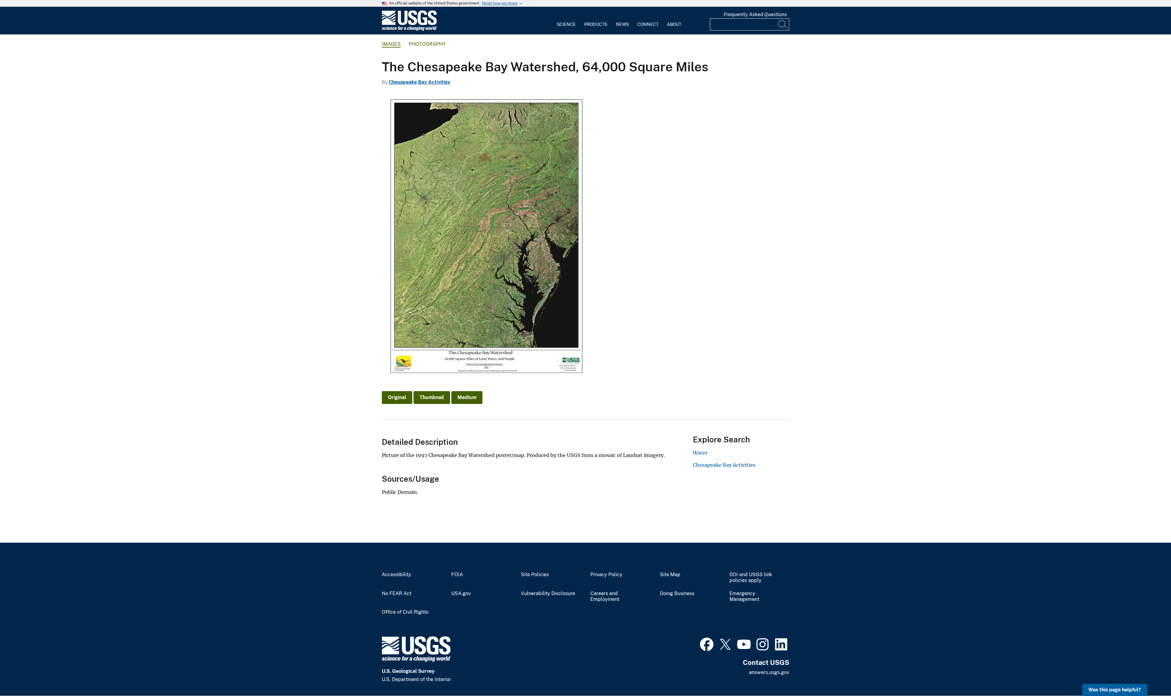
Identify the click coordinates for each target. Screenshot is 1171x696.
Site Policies (535, 574)
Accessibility (396, 574)
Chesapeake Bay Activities (419, 82)
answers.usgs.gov (769, 672)
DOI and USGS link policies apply (750, 577)
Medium (466, 397)
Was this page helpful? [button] (1114, 690)
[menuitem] (566, 20)
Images (391, 44)
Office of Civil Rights (405, 612)
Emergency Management (744, 596)
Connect (647, 24)
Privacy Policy (606, 574)
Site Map (670, 574)
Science (566, 24)
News (622, 24)
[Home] (409, 29)
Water (700, 453)
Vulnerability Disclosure (548, 593)
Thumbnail (432, 397)
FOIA (457, 574)
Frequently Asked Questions (755, 14)
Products (595, 24)
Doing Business (677, 593)
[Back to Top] (1149, 674)
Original (397, 397)
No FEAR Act (396, 593)
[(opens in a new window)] (707, 643)
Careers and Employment (604, 596)
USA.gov (461, 593)
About (674, 24)
